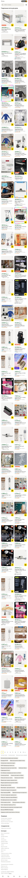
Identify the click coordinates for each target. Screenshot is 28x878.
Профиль (25, 876)
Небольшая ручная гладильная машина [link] (19, 646)
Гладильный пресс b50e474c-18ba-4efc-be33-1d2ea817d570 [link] (20, 227)
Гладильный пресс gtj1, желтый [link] (6, 299)
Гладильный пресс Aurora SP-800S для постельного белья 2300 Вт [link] (20, 276)
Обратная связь (4, 866)
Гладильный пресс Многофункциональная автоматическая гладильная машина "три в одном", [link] (7, 154)
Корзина (19, 876)
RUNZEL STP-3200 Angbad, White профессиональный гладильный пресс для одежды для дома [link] (20, 622)
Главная (3, 876)
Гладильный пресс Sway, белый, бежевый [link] (19, 520)
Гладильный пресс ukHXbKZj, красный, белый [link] (20, 495)
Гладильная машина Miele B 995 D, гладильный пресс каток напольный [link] (20, 30)
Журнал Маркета (4, 869)
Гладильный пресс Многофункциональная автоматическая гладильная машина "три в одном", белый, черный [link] (7, 81)
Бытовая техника (4, 836)
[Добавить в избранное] (12, 11)
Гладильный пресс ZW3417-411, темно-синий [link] (7, 202)
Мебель (2, 834)
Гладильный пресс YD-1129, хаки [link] (20, 374)
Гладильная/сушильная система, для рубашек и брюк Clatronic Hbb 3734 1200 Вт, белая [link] (19, 671)
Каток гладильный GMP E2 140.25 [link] (7, 54)
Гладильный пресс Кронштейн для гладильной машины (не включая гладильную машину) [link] (20, 471)
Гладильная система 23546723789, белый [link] (19, 129)
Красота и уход (4, 846)
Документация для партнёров (7, 821)
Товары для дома (4, 843)
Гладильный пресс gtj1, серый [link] (6, 349)
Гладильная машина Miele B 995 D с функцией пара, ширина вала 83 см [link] (20, 720)
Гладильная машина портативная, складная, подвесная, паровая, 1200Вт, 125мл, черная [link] (7, 422)
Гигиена (2, 838)
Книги (2, 851)
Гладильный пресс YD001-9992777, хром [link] (7, 227)
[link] (9, 758)
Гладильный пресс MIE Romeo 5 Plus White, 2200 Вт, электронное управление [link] (20, 570)
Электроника (3, 839)
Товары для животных (5, 856)
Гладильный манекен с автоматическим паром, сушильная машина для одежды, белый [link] (6, 471)
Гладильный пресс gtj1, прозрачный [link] (19, 447)
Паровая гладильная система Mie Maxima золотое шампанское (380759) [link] (7, 622)
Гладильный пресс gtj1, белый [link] (6, 374)
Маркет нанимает (4, 867)
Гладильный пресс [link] (18, 251)
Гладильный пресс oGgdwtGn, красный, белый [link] (7, 520)
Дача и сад (3, 849)
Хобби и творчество (5, 848)
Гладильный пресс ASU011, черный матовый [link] (7, 545)
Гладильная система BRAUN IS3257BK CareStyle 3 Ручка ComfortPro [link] (20, 54)
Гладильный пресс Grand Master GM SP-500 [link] (6, 447)
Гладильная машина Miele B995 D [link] (7, 178)
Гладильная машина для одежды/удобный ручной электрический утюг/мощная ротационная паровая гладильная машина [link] (20, 695)
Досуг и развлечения (5, 833)
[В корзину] (12, 25)
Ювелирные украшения (5, 861)
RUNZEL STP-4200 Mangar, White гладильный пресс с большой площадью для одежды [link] (7, 398)
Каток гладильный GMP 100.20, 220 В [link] (6, 30)
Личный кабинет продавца (6, 818)
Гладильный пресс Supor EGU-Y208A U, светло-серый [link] (20, 154)
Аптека (2, 844)
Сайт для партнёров (5, 823)
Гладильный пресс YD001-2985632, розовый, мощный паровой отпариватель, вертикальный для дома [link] (7, 252)
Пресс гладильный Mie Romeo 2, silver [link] (19, 202)
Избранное (14, 876)
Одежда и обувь (4, 841)
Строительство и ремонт (6, 858)
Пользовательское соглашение (7, 864)
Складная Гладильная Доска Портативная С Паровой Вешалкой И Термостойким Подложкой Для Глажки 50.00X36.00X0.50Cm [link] (7, 695)
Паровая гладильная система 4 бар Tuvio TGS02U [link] (20, 299)
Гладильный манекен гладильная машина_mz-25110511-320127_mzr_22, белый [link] (6, 671)
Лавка (8, 876)
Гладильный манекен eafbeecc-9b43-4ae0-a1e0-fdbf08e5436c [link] (7, 105)
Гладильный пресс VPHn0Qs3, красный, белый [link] (20, 422)
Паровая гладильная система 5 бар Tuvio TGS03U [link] (20, 596)
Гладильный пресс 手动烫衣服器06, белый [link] (20, 398)
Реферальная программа (6, 828)
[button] (26, 5)
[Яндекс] (10, 873)
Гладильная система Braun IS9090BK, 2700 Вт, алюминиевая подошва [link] (20, 349)
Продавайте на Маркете (6, 819)
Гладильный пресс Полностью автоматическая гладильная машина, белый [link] (7, 325)
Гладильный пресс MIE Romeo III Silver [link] (6, 276)
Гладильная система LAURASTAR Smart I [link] (19, 178)
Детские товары (4, 860)
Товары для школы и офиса (6, 853)
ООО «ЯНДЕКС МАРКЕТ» (9, 871)
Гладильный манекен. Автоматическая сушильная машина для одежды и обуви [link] (7, 129)
